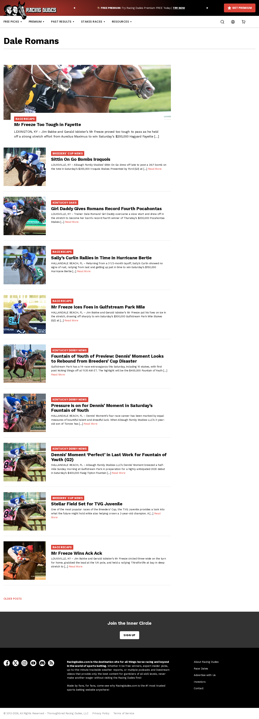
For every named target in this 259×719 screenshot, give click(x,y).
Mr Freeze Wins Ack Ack (76, 553)
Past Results (61, 22)
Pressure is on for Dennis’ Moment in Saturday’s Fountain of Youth (102, 408)
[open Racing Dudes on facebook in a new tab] (7, 662)
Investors (199, 681)
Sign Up (129, 635)
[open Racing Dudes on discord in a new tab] (42, 662)
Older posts (13, 599)
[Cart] (243, 22)
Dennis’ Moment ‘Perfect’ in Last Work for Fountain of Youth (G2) (109, 457)
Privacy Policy (100, 713)
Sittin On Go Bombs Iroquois (80, 159)
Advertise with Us (205, 675)
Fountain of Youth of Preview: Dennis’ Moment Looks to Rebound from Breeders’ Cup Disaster (107, 359)
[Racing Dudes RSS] (51, 662)
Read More (155, 168)
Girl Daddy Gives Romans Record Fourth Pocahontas (106, 208)
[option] (141, 7)
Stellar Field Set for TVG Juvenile (86, 503)
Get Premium (242, 8)
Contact (199, 688)
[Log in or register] (233, 22)
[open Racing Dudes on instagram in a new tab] (24, 662)
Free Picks (11, 22)
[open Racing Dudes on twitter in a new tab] (16, 662)
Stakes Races (91, 22)
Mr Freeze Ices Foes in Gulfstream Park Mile (98, 307)
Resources (120, 22)
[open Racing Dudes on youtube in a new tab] (33, 662)
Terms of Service (123, 713)
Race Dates (201, 668)
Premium (35, 22)
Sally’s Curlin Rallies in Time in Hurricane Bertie (101, 257)
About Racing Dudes (206, 661)
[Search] (222, 22)
